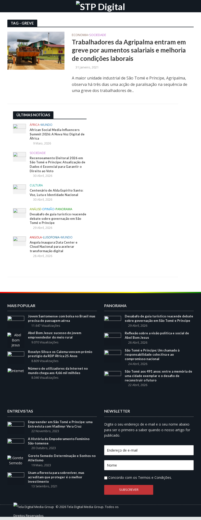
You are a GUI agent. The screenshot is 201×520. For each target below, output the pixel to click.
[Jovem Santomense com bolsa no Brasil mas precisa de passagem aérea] (15, 322)
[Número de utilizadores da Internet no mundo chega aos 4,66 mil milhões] (16, 370)
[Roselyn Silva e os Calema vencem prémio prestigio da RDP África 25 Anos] (15, 357)
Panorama (64, 209)
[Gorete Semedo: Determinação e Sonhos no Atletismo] (15, 460)
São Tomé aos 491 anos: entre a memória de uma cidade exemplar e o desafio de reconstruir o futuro (158, 375)
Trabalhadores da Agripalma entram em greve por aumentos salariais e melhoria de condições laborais (129, 50)
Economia (80, 35)
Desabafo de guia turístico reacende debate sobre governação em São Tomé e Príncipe (58, 218)
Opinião (48, 209)
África (34, 125)
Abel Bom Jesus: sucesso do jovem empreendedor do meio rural (54, 335)
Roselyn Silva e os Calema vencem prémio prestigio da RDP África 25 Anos (60, 354)
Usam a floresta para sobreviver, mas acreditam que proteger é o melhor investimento (56, 477)
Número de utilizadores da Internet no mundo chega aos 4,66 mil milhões (58, 370)
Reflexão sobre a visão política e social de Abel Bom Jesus (157, 335)
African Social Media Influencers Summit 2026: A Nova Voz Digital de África (57, 134)
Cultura (36, 185)
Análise (35, 209)
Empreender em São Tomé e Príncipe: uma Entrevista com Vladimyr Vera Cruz (60, 424)
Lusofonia (51, 237)
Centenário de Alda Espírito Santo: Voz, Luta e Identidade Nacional (56, 192)
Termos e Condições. (155, 477)
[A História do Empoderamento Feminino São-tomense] (15, 444)
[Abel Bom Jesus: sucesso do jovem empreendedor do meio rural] (15, 340)
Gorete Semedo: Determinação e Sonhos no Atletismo (62, 458)
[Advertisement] (130, 142)
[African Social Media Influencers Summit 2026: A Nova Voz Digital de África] (19, 128)
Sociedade (97, 35)
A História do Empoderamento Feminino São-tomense (58, 441)
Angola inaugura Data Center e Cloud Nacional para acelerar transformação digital (53, 246)
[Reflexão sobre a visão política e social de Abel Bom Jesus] (112, 339)
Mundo (46, 125)
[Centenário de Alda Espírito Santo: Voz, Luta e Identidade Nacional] (19, 188)
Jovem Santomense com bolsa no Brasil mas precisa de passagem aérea (61, 318)
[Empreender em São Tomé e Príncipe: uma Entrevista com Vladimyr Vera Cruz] (15, 427)
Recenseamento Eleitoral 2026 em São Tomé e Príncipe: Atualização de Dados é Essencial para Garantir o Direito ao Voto (57, 164)
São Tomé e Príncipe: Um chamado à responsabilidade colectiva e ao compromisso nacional (152, 354)
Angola (36, 237)
